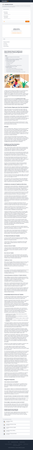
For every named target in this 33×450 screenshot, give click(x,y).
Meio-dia (9, 14)
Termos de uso (26, 444)
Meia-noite (6, 14)
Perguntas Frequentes (9, 67)
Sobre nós (15, 444)
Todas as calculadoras (8, 444)
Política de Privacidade (16, 445)
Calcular (27, 21)
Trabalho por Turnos (9, 63)
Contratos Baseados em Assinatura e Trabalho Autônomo (14, 65)
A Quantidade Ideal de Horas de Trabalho (11, 66)
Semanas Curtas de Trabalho (10, 61)
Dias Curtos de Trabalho (10, 62)
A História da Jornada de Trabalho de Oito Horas (12, 59)
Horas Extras (8, 64)
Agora (4, 14)
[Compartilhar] (4, 21)
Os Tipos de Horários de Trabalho (10, 60)
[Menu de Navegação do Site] (30, 1)
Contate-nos (20, 444)
